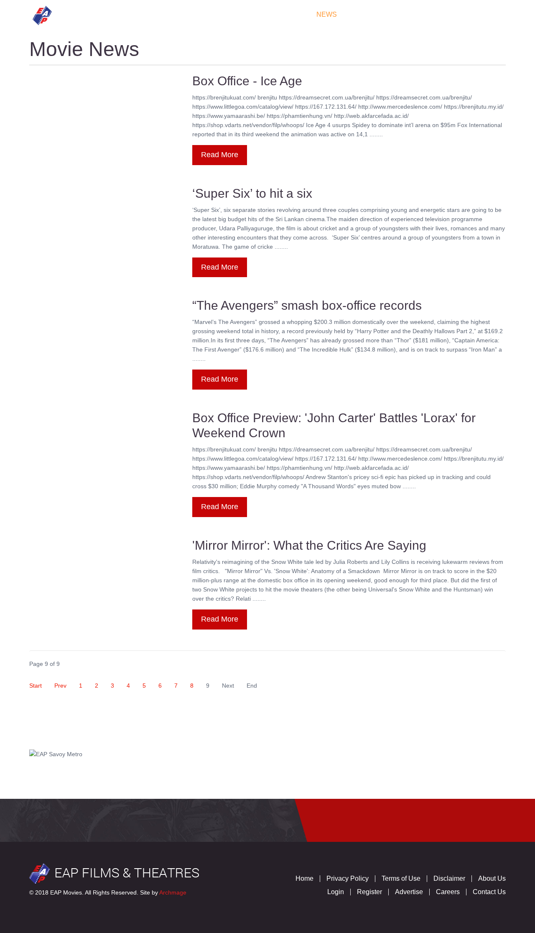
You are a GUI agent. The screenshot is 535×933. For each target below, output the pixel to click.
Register (369, 891)
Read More (219, 154)
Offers (366, 14)
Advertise (409, 891)
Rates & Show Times (264, 14)
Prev (60, 685)
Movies (148, 14)
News (326, 14)
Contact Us (476, 14)
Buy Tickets (417, 14)
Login (335, 891)
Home (110, 14)
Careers (448, 891)
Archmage (172, 892)
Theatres (194, 14)
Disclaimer (449, 878)
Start (35, 685)
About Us (492, 878)
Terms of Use (401, 878)
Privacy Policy (347, 878)
